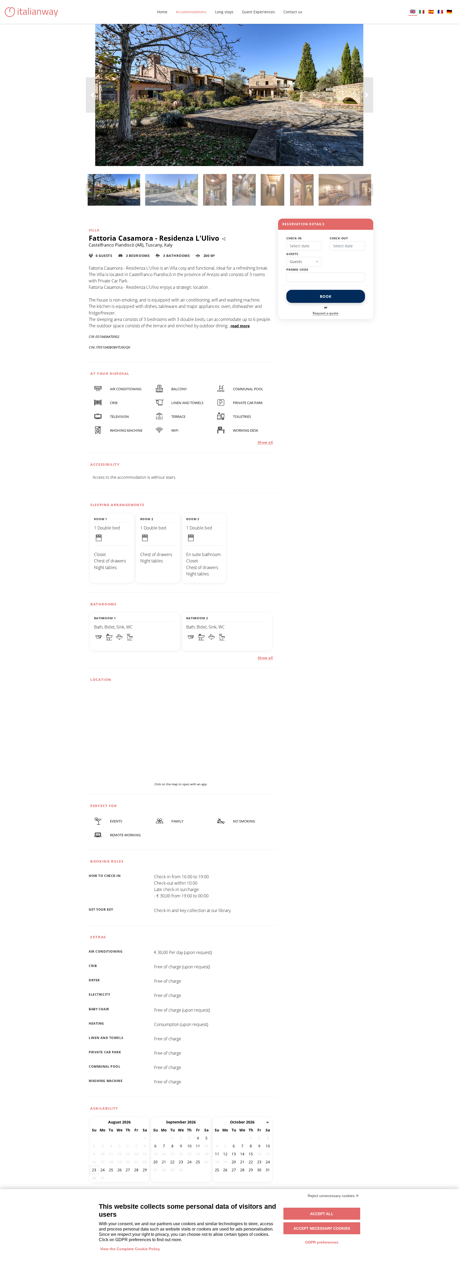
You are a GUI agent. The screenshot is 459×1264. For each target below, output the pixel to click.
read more (240, 325)
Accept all (321, 1214)
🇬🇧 (412, 11)
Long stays (224, 11)
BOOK (325, 296)
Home (162, 11)
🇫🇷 (440, 12)
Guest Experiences (258, 11)
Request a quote (325, 313)
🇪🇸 (431, 12)
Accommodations (191, 11)
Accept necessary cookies (322, 1228)
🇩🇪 (449, 12)
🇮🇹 (421, 12)
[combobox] (304, 261)
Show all (265, 442)
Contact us (292, 11)
